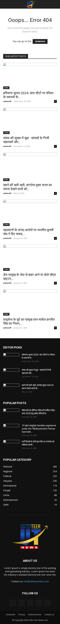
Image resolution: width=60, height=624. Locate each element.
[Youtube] (47, 603)
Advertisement (34, 614)
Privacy (22, 614)
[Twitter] (21, 603)
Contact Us (49, 614)
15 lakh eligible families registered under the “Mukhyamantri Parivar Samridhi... (39, 428)
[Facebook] (13, 603)
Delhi (6, 88)
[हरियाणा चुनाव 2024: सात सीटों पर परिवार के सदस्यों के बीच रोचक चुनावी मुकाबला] (30, 76)
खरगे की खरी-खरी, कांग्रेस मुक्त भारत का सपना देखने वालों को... (27, 187)
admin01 (7, 101)
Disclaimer (11, 614)
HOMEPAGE (40, 41)
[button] (5, 4)
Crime (6, 133)
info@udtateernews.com (36, 581)
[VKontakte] (39, 603)
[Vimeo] (30, 603)
